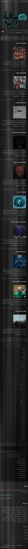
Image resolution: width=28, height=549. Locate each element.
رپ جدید (6, 518)
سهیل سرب (22, 402)
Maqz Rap (12, 507)
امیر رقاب (22, 365)
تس (23, 379)
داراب (23, 386)
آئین (23, 363)
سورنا (23, 404)
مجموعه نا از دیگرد (21, 192)
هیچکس (22, 435)
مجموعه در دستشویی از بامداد (19, 281)
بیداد (23, 373)
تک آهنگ (23, 352)
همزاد (23, 433)
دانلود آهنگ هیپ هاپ (18, 516)
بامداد (23, 367)
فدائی (23, 419)
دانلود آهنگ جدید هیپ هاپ (23, 514)
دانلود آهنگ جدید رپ (6, 512)
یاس (23, 439)
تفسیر (24, 350)
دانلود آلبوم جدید (19, 512)
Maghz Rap (21, 507)
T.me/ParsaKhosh (9, 498)
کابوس (23, 427)
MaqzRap (16, 507)
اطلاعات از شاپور (22, 475)
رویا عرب (22, 396)
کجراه (23, 429)
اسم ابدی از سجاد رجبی (21, 473)
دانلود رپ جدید (25, 518)
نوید (23, 431)
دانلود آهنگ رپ (16, 514)
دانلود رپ (6, 516)
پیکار (23, 377)
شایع (23, 408)
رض (23, 394)
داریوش (22, 388)
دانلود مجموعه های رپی (13, 518)
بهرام (23, 371)
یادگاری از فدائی (22, 471)
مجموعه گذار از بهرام (21, 73)
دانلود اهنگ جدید (11, 516)
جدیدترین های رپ (24, 512)
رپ (8, 518)
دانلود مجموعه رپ (19, 518)
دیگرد (23, 390)
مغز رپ (23, 545)
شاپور (23, 406)
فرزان (23, 421)
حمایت (24, 354)
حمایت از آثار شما (4, 1)
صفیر (23, 412)
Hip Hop (26, 507)
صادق (23, 410)
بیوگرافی (23, 348)
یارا (23, 437)
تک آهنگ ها (25, 526)
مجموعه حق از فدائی (21, 43)
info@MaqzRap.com (8, 495)
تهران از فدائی (22, 467)
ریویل (23, 398)
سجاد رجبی (22, 400)
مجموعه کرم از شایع (21, 251)
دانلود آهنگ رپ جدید (10, 514)
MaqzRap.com (7, 507)
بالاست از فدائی (22, 465)
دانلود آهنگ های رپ (24, 516)
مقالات (24, 358)
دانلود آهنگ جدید (13, 512)
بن (23, 369)
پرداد (23, 375)
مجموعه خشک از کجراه (20, 311)
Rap (3, 507)
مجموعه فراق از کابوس (20, 102)
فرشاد (23, 423)
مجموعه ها (23, 356)
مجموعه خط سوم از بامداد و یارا (18, 132)
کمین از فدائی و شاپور (21, 463)
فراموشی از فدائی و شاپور (20, 469)
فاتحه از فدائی (22, 477)
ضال (23, 414)
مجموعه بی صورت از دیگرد (19, 162)
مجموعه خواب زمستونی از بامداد (18, 221)
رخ (23, 392)
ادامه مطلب (16, 66)
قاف (23, 425)
